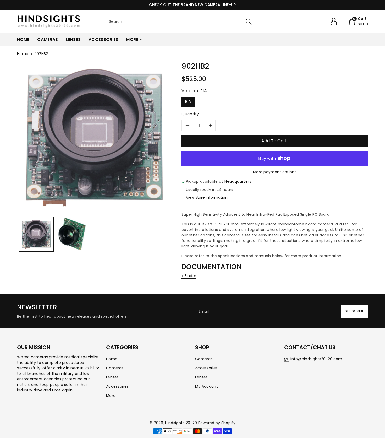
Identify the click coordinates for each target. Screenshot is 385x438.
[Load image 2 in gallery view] (72, 234)
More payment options (274, 172)
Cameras (115, 368)
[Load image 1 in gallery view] (36, 234)
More (111, 395)
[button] (358, 21)
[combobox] (181, 21)
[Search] (249, 21)
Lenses (112, 377)
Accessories (117, 386)
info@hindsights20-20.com (316, 358)
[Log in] (336, 21)
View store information (207, 197)
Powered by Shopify (216, 422)
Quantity (190, 114)
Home (22, 53)
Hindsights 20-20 (181, 422)
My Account (206, 386)
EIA (188, 102)
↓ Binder (189, 275)
